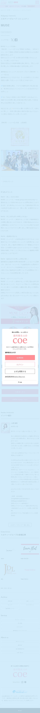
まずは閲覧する (20, 371)
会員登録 (20, 357)
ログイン (20, 364)
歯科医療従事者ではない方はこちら (15, 376)
